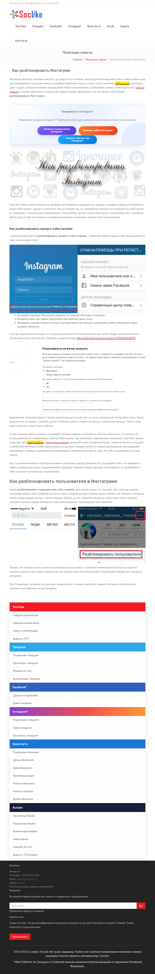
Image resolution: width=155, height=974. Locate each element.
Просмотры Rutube (24, 815)
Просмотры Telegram (25, 663)
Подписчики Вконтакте (26, 752)
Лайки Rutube (20, 839)
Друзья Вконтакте (23, 760)
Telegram (37, 26)
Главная (77, 59)
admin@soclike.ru (27, 879)
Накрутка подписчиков (26, 623)
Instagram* (74, 26)
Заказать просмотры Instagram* (77, 139)
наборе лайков (35, 442)
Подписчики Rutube (24, 823)
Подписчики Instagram (26, 720)
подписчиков (122, 83)
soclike (21, 882)
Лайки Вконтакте (22, 768)
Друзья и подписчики (25, 695)
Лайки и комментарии (25, 630)
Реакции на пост (22, 670)
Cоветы (124, 26)
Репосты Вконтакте (24, 783)
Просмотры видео (23, 775)
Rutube (17, 807)
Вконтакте (94, 26)
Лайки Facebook (22, 703)
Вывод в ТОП (21, 638)
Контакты (21, 40)
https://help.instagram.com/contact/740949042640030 (106, 338)
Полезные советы (95, 59)
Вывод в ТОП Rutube (25, 854)
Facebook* (56, 26)
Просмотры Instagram (25, 735)
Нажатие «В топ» (22, 847)
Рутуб (110, 26)
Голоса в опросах (23, 791)
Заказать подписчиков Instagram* (57, 130)
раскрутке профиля (57, 442)
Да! (141, 905)
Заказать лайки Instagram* (98, 130)
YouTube (20, 26)
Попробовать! (20, 936)
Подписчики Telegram (26, 655)
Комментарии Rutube (25, 831)
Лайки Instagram (22, 727)
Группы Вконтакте (23, 799)
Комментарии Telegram (26, 678)
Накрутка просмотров (25, 615)
